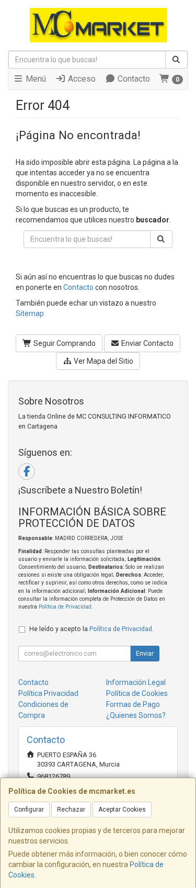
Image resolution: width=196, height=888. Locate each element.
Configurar (29, 809)
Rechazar (71, 809)
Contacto (133, 79)
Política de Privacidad (65, 607)
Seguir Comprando (64, 343)
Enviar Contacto (147, 343)
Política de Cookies (137, 693)
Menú (35, 79)
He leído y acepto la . (91, 629)
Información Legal (136, 682)
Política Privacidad (48, 693)
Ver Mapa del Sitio (102, 361)
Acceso (81, 79)
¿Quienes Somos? (136, 715)
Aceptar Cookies (122, 809)
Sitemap (30, 313)
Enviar (145, 653)
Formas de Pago (133, 704)
